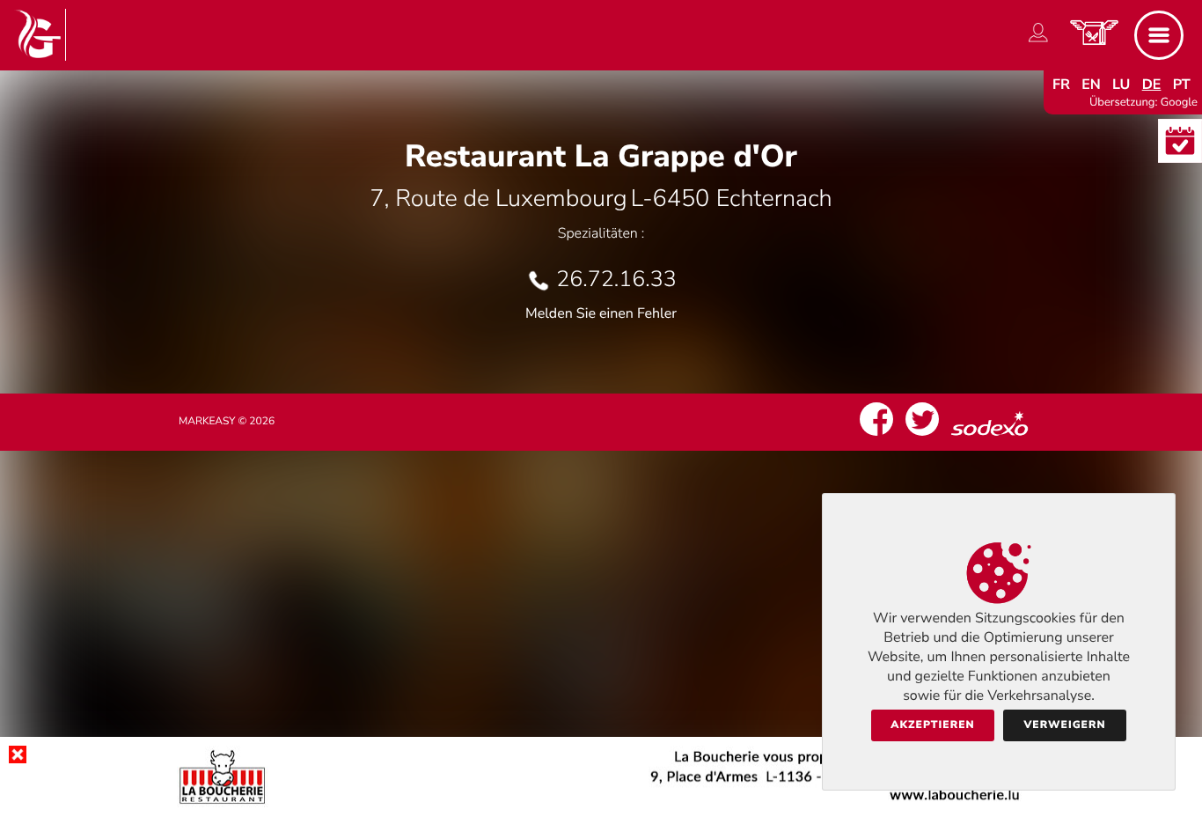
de (1152, 84)
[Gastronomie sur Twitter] (922, 435)
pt (1182, 84)
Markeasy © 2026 (227, 422)
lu (1121, 84)
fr (1061, 84)
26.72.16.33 (616, 279)
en (1091, 84)
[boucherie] (601, 803)
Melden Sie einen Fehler (601, 313)
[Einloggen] (1038, 42)
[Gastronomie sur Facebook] (876, 435)
